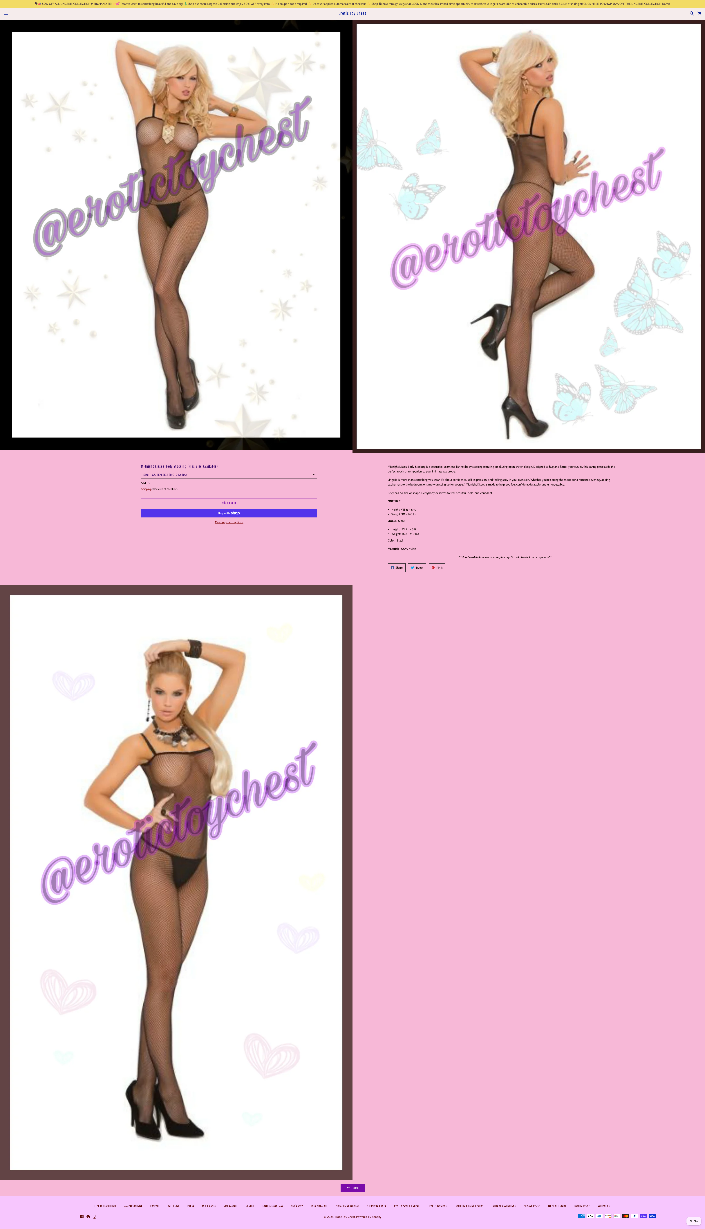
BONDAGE (155, 1205)
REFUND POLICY (582, 1205)
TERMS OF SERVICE (557, 1205)
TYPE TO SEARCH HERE (105, 1205)
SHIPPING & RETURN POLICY (470, 1205)
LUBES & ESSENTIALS (273, 1205)
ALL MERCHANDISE (133, 1205)
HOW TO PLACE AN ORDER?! (408, 1205)
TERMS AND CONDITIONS (504, 1205)
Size (146, 475)
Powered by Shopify (368, 1217)
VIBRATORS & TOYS (376, 1205)
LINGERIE (250, 1205)
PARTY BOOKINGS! (438, 1205)
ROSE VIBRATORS (319, 1205)
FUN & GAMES (209, 1205)
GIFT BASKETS (230, 1205)
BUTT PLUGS (173, 1205)
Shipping (146, 489)
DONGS (190, 1205)
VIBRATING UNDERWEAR (347, 1205)
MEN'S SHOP (297, 1205)
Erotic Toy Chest (352, 13)
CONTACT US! (604, 1205)
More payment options (229, 522)
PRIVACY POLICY (532, 1205)
